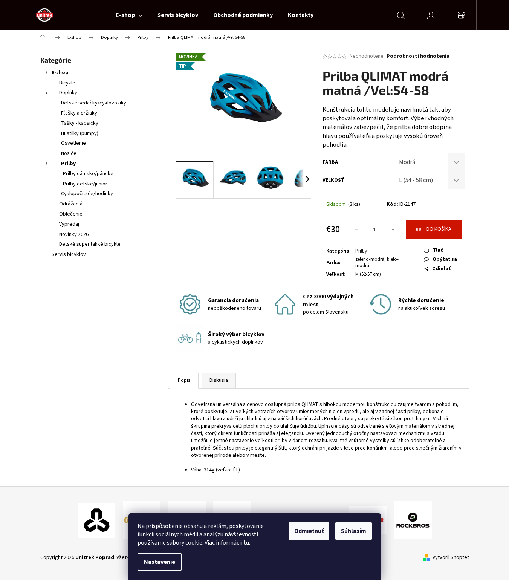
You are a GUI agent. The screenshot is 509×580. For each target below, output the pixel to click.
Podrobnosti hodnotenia (418, 56)
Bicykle (67, 83)
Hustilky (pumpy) (79, 133)
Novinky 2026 (74, 234)
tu (246, 543)
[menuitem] (129, 15)
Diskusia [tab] (218, 380)
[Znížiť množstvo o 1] (356, 229)
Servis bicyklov (69, 254)
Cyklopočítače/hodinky (87, 193)
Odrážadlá (71, 204)
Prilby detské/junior (85, 184)
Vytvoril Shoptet (451, 557)
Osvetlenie (73, 143)
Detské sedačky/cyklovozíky (93, 103)
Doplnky (68, 92)
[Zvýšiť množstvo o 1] (393, 229)
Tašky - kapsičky (79, 123)
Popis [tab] (184, 380)
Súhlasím (353, 531)
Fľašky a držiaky (79, 113)
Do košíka (438, 229)
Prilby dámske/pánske (88, 174)
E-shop (60, 73)
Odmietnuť (309, 531)
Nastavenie (159, 562)
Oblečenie (71, 214)
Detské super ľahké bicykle (90, 244)
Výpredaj (69, 224)
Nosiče (68, 153)
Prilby (68, 163)
